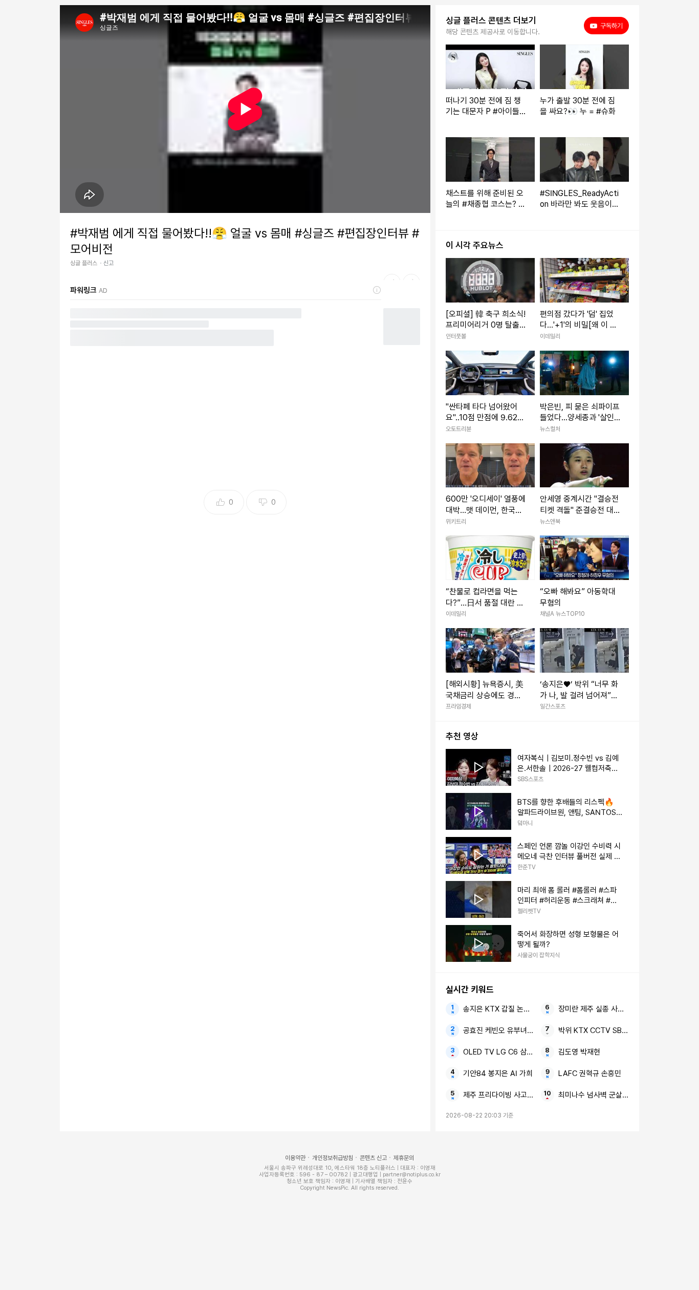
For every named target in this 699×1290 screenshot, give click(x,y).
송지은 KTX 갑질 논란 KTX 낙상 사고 (498, 1009)
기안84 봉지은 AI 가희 (498, 1073)
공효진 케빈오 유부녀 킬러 (498, 1030)
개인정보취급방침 (332, 1158)
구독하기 (608, 26)
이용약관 (295, 1158)
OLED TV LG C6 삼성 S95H (498, 1052)
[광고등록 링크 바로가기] (377, 290)
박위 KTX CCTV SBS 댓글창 (593, 1030)
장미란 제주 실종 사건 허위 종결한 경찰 (593, 1009)
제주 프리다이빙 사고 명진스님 (498, 1095)
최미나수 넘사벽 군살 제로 (593, 1095)
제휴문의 (404, 1158)
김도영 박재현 (579, 1052)
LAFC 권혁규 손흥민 (589, 1073)
